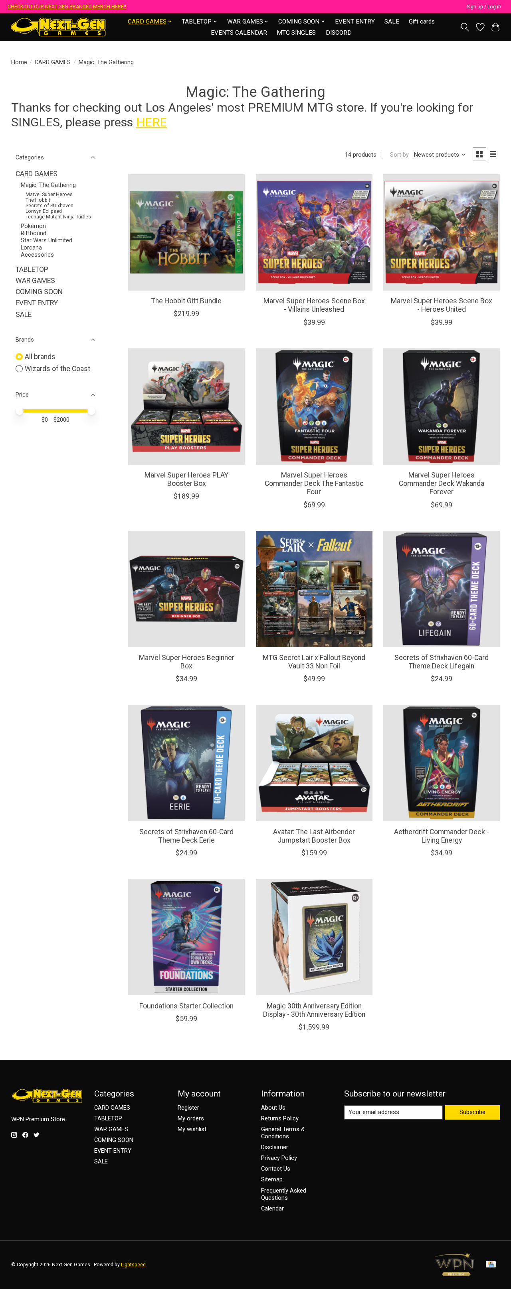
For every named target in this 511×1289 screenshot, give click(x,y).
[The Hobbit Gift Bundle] (186, 232)
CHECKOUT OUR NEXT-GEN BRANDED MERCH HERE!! (67, 7)
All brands (40, 357)
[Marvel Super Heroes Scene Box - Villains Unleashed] (314, 232)
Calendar (272, 1208)
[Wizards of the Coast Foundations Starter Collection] (186, 937)
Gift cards (422, 21)
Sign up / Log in (484, 7)
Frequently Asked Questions (283, 1194)
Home (19, 62)
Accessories (37, 254)
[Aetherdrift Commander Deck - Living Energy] (441, 763)
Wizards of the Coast (57, 369)
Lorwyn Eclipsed (44, 211)
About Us (273, 1107)
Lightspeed (133, 1264)
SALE (391, 21)
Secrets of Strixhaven (49, 205)
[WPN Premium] (455, 1274)
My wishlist (192, 1129)
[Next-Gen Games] (58, 27)
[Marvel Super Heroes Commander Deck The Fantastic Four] (314, 406)
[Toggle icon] (464, 27)
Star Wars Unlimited (46, 240)
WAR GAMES (35, 281)
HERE (151, 122)
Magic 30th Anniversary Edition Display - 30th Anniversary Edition (314, 1010)
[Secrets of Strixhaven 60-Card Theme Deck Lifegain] (441, 589)
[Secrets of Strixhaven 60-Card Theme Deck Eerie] (186, 763)
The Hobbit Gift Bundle (186, 301)
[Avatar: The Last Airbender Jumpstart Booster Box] (314, 763)
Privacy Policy (279, 1157)
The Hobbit (38, 200)
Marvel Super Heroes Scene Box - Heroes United (441, 305)
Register (188, 1107)
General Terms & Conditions (283, 1133)
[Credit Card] (491, 1265)
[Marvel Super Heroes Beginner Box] (186, 589)
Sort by (399, 154)
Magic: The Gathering (48, 185)
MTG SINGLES (296, 32)
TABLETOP (32, 269)
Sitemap (272, 1179)
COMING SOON (39, 292)
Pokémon (33, 226)
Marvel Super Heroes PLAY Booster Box (186, 479)
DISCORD (339, 32)
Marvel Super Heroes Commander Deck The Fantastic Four (314, 483)
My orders (191, 1118)
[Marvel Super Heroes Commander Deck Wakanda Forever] (441, 406)
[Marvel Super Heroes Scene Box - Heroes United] (441, 232)
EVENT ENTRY (355, 21)
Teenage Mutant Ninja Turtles (58, 217)
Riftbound (33, 233)
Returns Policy (280, 1118)
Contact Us (275, 1168)
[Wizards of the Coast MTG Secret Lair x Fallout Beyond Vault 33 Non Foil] (314, 589)
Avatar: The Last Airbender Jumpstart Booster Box (314, 836)
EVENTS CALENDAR (239, 32)
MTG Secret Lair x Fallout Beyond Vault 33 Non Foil (314, 662)
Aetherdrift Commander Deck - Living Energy (441, 836)
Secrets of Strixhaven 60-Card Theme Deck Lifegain (441, 662)
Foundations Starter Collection (186, 1006)
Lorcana (31, 247)
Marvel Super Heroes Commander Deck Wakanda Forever (441, 483)
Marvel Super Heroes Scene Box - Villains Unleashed (314, 305)
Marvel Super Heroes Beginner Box (186, 662)
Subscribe (472, 1112)
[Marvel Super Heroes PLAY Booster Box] (186, 406)
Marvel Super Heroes (49, 194)
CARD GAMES (53, 62)
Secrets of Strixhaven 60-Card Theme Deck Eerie (186, 836)
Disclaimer (274, 1147)
